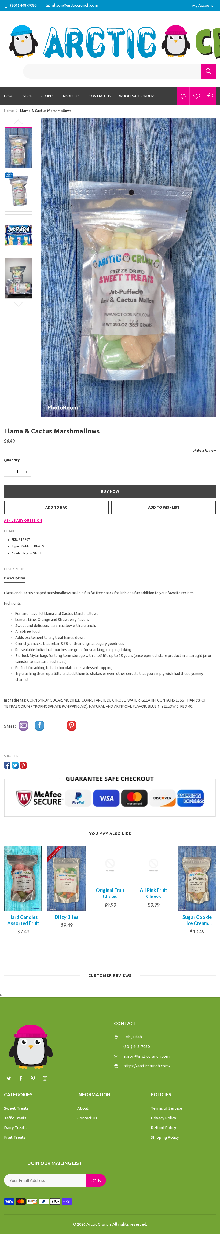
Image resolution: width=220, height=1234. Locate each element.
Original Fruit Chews (66, 893)
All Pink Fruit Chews (110, 893)
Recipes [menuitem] (47, 96)
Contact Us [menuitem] (100, 96)
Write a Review (204, 450)
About (83, 1108)
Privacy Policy (163, 1118)
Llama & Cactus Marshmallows (197, 920)
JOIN (96, 1181)
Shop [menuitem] (27, 96)
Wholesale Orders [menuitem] (137, 96)
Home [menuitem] (9, 96)
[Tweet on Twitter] (15, 765)
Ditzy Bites (23, 917)
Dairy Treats (15, 1127)
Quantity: (12, 460)
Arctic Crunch (98, 1224)
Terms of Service (166, 1108)
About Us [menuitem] (71, 96)
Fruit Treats (14, 1137)
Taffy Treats (15, 1118)
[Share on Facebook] (7, 765)
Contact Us (87, 1118)
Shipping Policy (165, 1137)
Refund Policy (163, 1127)
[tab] (14, 579)
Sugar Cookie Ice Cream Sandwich (153, 920)
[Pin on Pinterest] (23, 765)
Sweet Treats (16, 1108)
